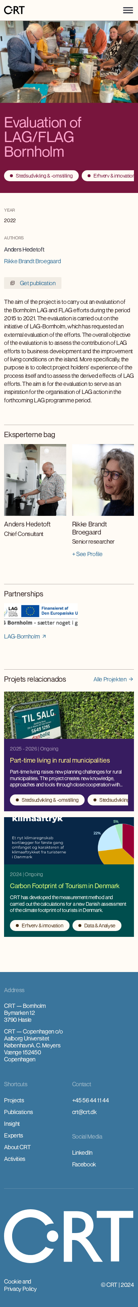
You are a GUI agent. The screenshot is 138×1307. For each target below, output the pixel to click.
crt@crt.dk (84, 1112)
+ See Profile (87, 554)
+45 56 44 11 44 (90, 1100)
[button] (128, 10)
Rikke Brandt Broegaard (32, 261)
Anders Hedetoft (24, 249)
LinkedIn (82, 1152)
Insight (12, 1123)
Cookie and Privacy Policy (20, 1285)
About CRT (17, 1147)
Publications (18, 1112)
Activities (14, 1158)
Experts (13, 1135)
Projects (14, 1100)
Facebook (84, 1164)
